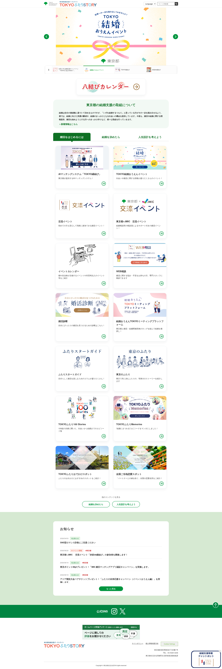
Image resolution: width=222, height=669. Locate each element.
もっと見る (111, 588)
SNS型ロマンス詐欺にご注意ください (78, 542)
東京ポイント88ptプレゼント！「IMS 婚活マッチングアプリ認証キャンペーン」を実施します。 (105, 566)
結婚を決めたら (96, 504)
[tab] (72, 137)
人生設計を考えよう (126, 504)
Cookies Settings (169, 644)
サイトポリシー (137, 643)
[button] (46, 36)
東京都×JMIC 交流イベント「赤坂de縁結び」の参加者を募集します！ (94, 554)
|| (48, 69)
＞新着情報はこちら (68, 124)
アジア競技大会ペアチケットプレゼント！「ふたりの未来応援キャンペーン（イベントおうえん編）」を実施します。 (110, 581)
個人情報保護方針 (152, 643)
